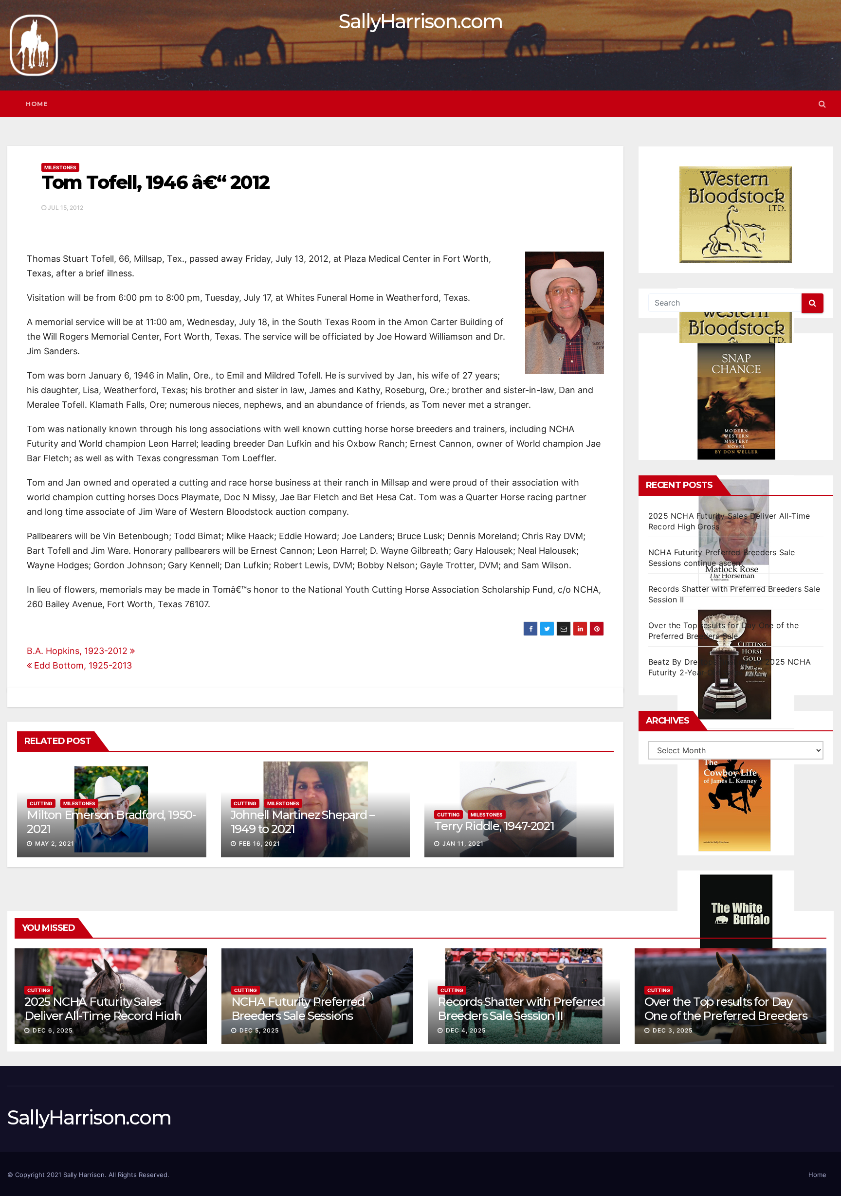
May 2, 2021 (54, 843)
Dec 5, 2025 (259, 1030)
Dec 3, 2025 (673, 1030)
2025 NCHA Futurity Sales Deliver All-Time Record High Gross (102, 1016)
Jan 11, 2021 (463, 843)
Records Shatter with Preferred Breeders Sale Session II (521, 1009)
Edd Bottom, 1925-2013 (82, 665)
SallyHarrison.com (420, 21)
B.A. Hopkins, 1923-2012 (78, 651)
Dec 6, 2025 (53, 1030)
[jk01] (735, 797)
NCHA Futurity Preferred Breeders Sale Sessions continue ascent (298, 1016)
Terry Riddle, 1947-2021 (494, 826)
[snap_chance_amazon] (735, 401)
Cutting (41, 803)
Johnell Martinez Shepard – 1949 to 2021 (303, 822)
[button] (822, 104)
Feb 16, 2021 (259, 843)
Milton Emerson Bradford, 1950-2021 (111, 822)
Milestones (60, 167)
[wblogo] (735, 214)
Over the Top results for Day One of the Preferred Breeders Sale (725, 1016)
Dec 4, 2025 (466, 1030)
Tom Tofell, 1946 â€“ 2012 (155, 182)
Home (37, 104)
